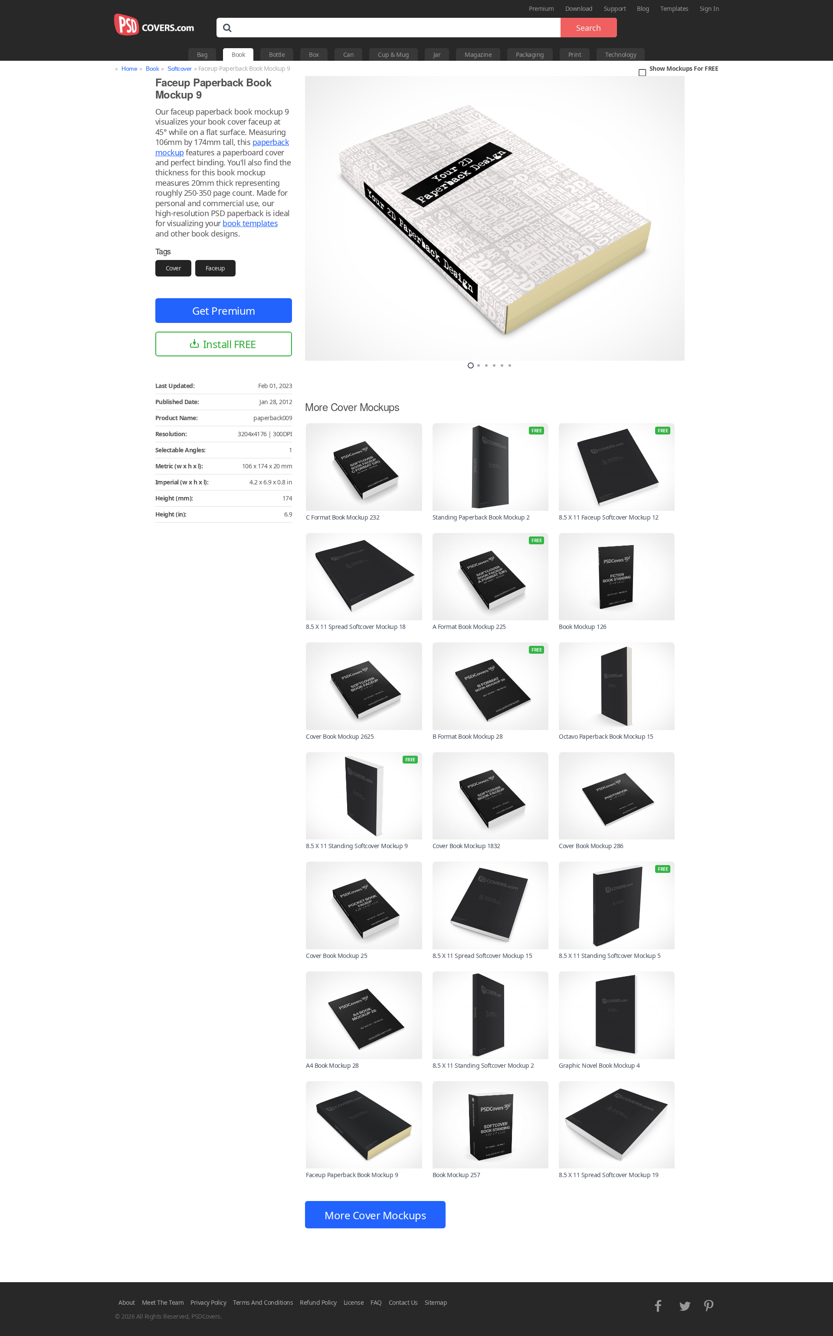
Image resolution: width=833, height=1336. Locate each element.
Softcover (179, 68)
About (126, 1302)
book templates (250, 223)
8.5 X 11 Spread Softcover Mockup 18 (356, 626)
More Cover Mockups (375, 1215)
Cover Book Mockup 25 (336, 955)
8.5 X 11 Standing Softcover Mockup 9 (356, 846)
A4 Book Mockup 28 (332, 1065)
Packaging (530, 54)
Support (615, 8)
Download (579, 8)
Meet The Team (163, 1302)
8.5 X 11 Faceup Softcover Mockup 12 (609, 517)
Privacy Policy (208, 1302)
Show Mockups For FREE (683, 68)
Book (238, 54)
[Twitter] (684, 1304)
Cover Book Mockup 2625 (340, 736)
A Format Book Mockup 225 (469, 626)
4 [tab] (494, 365)
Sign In (709, 8)
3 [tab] (486, 365)
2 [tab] (478, 365)
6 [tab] (509, 365)
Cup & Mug (393, 54)
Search (588, 28)
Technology (620, 54)
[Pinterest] (709, 1304)
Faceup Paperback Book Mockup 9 (352, 1175)
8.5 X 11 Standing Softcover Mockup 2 (483, 1065)
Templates (674, 8)
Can (348, 54)
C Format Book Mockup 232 (342, 517)
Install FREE (229, 344)
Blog (643, 8)
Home (129, 68)
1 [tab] (471, 365)
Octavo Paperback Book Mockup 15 (606, 736)
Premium (541, 8)
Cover (173, 268)
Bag (202, 54)
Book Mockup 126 (583, 626)
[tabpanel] (495, 218)
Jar (437, 54)
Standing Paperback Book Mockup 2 (481, 517)
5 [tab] (502, 365)
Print (574, 54)
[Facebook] (659, 1304)
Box (314, 54)
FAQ (376, 1302)
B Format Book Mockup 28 (468, 736)
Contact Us (403, 1302)
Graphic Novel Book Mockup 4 (599, 1065)
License (354, 1302)
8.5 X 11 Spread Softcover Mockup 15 (482, 955)
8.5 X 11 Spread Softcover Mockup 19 (609, 1175)
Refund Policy (318, 1302)
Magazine (478, 54)
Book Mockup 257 (456, 1175)
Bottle (277, 54)
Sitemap (436, 1302)
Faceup (215, 268)
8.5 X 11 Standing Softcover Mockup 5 (609, 955)
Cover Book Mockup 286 (591, 846)
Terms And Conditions (263, 1302)
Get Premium (223, 310)
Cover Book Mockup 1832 (466, 846)
